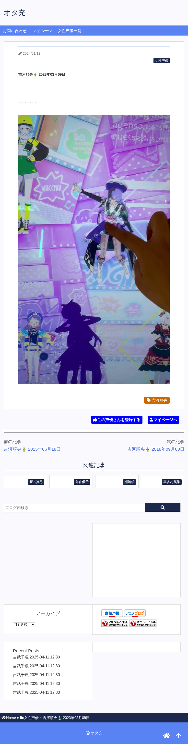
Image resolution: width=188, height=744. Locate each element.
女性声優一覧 (69, 31)
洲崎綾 (129, 482)
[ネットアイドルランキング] (142, 625)
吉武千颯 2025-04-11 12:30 (36, 657)
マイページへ (165, 420)
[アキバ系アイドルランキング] (114, 625)
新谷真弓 (36, 482)
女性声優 (161, 60)
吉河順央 (159, 400)
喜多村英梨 (171, 482)
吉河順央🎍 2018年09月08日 (155, 449)
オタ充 (14, 12)
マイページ (42, 31)
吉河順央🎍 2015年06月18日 (32, 449)
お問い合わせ (14, 31)
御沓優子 (82, 482)
